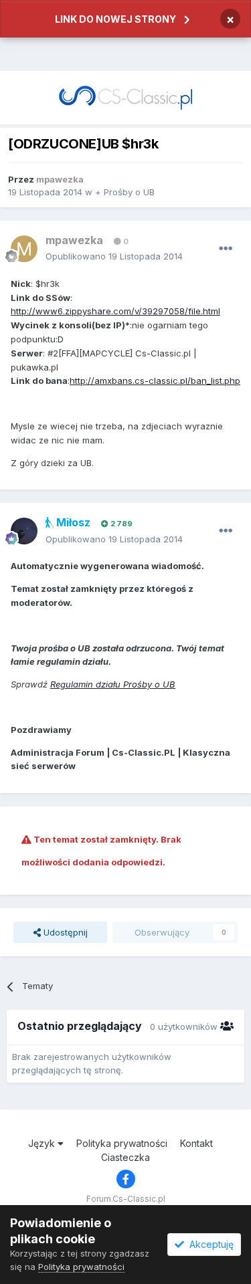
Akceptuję (209, 1244)
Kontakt (196, 1143)
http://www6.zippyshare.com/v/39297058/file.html (115, 311)
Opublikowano (114, 256)
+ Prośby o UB (125, 192)
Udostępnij (64, 932)
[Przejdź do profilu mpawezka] (24, 248)
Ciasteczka (125, 1157)
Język (43, 1143)
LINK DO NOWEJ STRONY (115, 19)
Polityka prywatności (121, 1143)
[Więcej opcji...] (225, 249)
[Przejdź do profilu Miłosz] (24, 531)
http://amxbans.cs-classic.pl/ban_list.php (155, 380)
